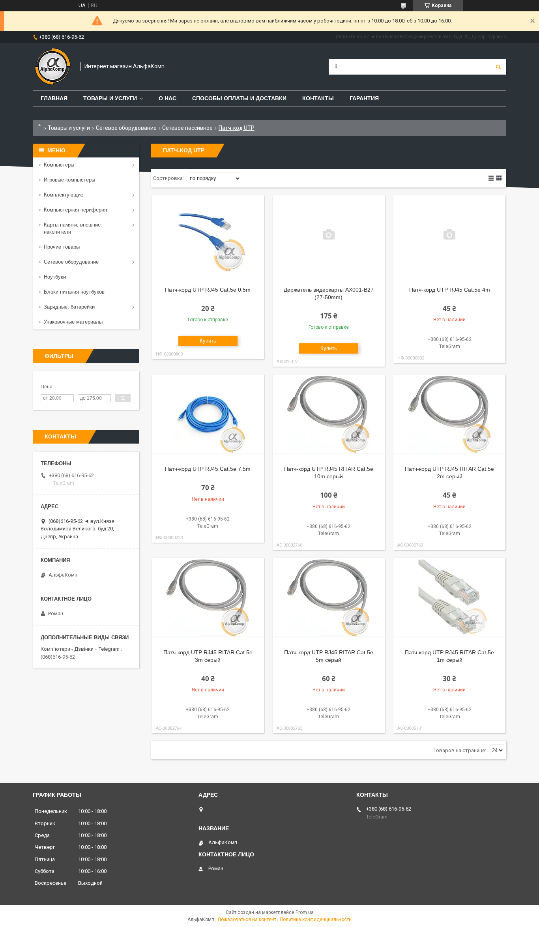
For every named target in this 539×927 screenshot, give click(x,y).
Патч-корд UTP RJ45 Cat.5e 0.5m (208, 290)
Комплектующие (63, 195)
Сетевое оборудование (126, 128)
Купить (208, 341)
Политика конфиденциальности (316, 919)
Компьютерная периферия (75, 210)
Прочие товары (62, 247)
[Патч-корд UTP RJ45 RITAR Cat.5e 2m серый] (449, 414)
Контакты (318, 98)
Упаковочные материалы (73, 322)
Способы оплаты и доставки (239, 98)
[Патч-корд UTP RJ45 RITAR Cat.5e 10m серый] (329, 414)
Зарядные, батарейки (69, 307)
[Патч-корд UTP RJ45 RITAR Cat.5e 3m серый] (208, 597)
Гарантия (364, 98)
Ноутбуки (55, 277)
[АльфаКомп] (52, 66)
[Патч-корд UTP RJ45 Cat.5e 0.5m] (208, 234)
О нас (167, 98)
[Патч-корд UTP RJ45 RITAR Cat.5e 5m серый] (329, 597)
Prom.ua (305, 912)
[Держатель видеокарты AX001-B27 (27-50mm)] (329, 234)
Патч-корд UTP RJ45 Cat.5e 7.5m (208, 469)
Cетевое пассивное (187, 128)
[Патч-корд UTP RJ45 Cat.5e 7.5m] (208, 414)
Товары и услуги (110, 98)
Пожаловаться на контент (247, 919)
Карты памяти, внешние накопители (72, 228)
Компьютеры (59, 165)
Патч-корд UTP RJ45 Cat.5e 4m (449, 290)
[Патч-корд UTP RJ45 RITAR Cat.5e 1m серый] (449, 597)
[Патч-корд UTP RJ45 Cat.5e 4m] (449, 234)
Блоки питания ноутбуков (74, 292)
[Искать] (498, 67)
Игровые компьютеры (69, 180)
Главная (54, 98)
